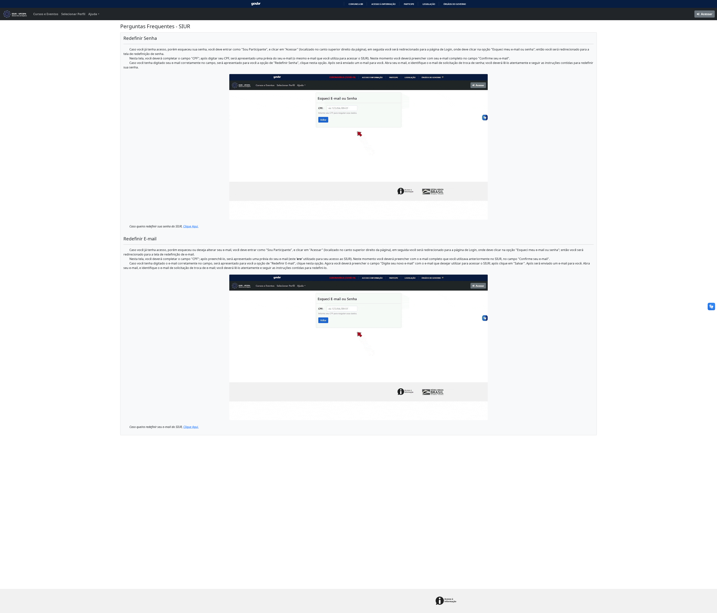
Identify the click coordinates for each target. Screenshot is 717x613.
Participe (409, 4)
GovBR (255, 4)
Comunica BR (356, 4)
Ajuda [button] (92, 14)
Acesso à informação (383, 4)
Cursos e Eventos (45, 14)
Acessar (706, 14)
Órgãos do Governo (454, 4)
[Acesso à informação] (446, 601)
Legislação (429, 4)
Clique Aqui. (190, 226)
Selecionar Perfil (73, 14)
